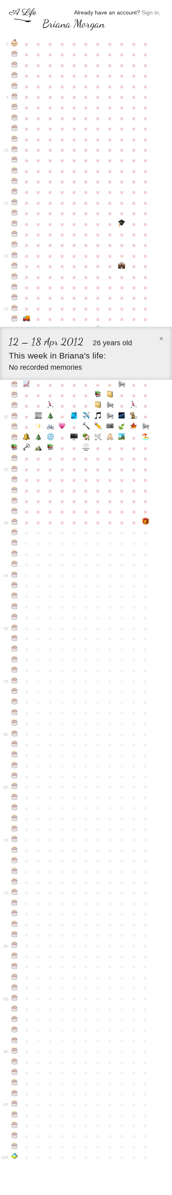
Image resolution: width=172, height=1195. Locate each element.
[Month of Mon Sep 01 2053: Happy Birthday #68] (15, 819)
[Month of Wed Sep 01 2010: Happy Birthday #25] (15, 309)
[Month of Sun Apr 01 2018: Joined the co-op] (98, 438)
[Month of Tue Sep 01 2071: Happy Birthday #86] (15, 1009)
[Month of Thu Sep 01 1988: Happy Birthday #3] (15, 76)
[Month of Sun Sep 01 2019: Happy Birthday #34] (15, 459)
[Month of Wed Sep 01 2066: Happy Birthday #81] (15, 956)
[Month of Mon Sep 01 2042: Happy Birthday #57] (15, 702)
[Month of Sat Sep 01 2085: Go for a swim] (15, 1157)
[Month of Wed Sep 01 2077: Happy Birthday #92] (15, 1072)
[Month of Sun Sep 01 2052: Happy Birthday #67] (15, 808)
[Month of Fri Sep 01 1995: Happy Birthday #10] (15, 150)
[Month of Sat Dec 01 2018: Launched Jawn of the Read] (50, 448)
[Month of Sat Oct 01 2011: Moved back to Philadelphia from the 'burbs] (26, 319)
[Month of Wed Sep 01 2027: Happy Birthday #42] (15, 543)
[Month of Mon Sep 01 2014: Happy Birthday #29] (15, 406)
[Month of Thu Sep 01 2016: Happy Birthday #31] (15, 427)
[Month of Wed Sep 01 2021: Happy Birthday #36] (15, 480)
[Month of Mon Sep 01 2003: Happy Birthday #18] (15, 234)
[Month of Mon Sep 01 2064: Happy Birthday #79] (15, 935)
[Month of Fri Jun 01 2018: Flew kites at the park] (122, 438)
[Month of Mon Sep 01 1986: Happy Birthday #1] (15, 54)
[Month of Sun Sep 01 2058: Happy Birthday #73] (15, 872)
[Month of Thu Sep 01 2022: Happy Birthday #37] (15, 491)
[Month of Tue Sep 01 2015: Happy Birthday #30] (15, 416)
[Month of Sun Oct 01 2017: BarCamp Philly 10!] (26, 438)
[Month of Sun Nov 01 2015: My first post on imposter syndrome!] (38, 416)
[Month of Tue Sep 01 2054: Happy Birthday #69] (15, 829)
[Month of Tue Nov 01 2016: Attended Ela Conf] (38, 427)
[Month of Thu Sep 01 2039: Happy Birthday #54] (15, 670)
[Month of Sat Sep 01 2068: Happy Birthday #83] (15, 977)
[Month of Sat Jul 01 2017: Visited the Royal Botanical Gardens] (134, 427)
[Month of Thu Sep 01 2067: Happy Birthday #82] (15, 967)
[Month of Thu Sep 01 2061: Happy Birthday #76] (15, 903)
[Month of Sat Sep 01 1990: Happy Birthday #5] (15, 97)
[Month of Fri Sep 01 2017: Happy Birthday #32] (15, 438)
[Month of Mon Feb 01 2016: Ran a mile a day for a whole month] (74, 416)
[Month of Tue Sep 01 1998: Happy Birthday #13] (15, 181)
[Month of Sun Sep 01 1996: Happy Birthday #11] (15, 160)
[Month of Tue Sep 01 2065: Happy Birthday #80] (15, 945)
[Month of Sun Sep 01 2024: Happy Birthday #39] (15, 511)
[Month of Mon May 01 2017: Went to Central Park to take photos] (110, 427)
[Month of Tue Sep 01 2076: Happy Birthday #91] (15, 1062)
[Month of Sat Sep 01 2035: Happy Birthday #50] (15, 628)
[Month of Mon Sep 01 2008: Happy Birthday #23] (15, 287)
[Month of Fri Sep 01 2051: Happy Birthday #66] (15, 797)
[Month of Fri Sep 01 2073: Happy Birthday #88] (15, 1030)
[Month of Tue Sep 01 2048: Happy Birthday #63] (15, 766)
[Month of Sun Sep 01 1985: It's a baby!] (15, 44)
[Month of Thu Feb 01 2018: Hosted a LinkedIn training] (74, 438)
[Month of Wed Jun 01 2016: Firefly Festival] (122, 416)
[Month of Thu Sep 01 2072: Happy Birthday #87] (15, 1020)
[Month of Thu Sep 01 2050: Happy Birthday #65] (15, 787)
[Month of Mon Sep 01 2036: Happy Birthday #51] (15, 639)
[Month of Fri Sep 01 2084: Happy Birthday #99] (15, 1147)
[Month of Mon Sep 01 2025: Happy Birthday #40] (15, 522)
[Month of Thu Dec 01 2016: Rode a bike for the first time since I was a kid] (50, 427)
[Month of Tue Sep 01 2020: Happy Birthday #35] (15, 469)
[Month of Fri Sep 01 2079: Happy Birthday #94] (15, 1094)
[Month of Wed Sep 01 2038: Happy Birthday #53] (15, 660)
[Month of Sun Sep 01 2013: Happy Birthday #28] (15, 395)
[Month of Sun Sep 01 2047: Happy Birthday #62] (15, 755)
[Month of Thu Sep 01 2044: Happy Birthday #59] (15, 723)
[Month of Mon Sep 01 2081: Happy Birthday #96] (15, 1115)
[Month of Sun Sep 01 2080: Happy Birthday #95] (15, 1104)
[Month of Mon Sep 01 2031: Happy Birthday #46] (15, 586)
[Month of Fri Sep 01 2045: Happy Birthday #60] (15, 734)
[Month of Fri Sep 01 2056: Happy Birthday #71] (15, 850)
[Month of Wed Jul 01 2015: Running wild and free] (134, 406)
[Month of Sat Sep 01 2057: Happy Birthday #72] (15, 861)
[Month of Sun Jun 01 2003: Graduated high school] (122, 224)
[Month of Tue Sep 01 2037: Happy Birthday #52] (15, 649)
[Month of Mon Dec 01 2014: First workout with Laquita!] (50, 406)
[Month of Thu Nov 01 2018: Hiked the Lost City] (38, 448)
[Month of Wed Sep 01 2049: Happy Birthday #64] (15, 776)
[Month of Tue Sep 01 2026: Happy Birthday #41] (15, 533)
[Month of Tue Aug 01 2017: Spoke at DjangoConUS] (146, 427)
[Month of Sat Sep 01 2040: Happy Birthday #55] (15, 681)
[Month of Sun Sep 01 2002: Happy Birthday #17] (15, 224)
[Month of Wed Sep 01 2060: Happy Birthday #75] (15, 892)
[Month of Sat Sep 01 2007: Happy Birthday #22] (15, 277)
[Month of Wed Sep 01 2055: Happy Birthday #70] (15, 839)
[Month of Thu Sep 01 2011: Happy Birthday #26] (15, 319)
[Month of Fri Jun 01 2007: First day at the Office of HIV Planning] (122, 266)
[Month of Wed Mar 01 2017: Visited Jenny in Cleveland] (86, 427)
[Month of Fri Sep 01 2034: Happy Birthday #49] (15, 617)
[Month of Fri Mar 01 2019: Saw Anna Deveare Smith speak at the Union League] (86, 448)
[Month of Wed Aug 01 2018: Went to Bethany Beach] (146, 438)
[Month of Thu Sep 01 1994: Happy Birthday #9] (15, 139)
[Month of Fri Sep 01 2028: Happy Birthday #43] (15, 554)
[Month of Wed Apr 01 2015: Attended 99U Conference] (98, 406)
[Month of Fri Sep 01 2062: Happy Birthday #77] (15, 914)
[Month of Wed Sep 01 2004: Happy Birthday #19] (15, 245)
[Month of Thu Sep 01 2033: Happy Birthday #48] (15, 607)
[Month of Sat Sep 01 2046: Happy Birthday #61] (15, 744)
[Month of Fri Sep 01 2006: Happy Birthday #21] (15, 266)
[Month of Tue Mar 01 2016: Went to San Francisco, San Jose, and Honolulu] (86, 416)
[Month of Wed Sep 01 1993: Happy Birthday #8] (15, 129)
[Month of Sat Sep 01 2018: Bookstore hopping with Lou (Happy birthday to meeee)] (15, 448)
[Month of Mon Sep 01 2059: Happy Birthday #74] (15, 882)
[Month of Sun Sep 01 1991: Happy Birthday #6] (15, 107)
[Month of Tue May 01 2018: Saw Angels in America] (110, 438)
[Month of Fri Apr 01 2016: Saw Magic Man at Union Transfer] (98, 416)
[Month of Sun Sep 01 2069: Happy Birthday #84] (15, 988)
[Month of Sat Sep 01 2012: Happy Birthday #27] (15, 385)
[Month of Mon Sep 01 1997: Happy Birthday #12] (15, 171)
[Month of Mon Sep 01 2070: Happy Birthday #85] (15, 998)
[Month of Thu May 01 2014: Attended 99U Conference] (110, 395)
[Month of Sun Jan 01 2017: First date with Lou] (62, 427)
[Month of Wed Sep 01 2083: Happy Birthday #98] (15, 1136)
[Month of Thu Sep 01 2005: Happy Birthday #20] (15, 256)
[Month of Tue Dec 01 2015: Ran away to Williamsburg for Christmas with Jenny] (50, 416)
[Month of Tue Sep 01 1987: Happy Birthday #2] (15, 65)
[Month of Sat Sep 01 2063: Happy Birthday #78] (15, 925)
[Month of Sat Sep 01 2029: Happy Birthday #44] (15, 564)
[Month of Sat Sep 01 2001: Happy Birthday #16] (15, 213)
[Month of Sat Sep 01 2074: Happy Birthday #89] (15, 1041)
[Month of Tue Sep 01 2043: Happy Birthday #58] (15, 713)
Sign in (150, 12)
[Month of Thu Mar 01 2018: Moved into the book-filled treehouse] (86, 438)
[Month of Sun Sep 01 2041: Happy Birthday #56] (15, 692)
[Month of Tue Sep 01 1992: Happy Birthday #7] (15, 118)
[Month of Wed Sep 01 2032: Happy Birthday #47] (15, 596)
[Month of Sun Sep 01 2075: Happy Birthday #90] (15, 1051)
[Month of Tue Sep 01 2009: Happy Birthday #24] (15, 298)
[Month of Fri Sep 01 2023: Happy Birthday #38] (15, 501)
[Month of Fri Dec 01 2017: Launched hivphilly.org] (50, 438)
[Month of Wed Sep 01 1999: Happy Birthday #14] (15, 192)
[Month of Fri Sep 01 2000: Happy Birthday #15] (15, 203)
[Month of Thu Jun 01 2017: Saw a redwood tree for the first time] (122, 427)
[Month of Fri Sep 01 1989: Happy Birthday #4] (15, 86)
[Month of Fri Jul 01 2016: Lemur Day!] (134, 416)
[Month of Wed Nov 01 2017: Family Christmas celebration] (38, 438)
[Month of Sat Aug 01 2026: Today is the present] (146, 522)
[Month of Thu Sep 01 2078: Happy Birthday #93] (15, 1083)
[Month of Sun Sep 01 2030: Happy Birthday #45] (15, 575)
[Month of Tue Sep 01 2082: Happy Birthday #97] (15, 1125)
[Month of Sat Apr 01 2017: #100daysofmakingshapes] (98, 427)
